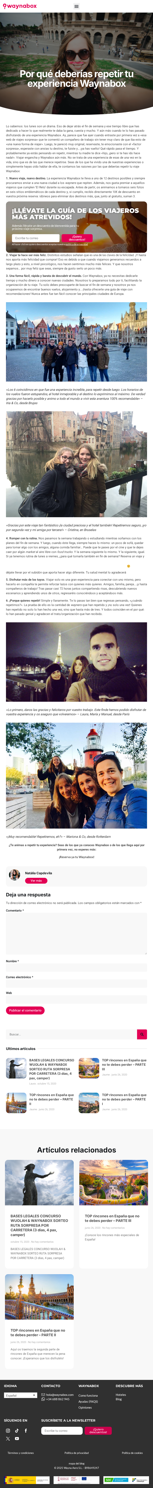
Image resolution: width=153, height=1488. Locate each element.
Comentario (15, 910)
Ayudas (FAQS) (88, 1401)
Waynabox (76, 62)
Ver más (36, 880)
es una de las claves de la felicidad (112, 255)
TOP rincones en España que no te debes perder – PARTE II (51, 1099)
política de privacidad (77, 244)
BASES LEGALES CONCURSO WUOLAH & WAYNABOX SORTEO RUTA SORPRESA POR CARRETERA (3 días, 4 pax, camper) (51, 1069)
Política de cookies (132, 1452)
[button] (76, 6)
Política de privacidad (77, 1452)
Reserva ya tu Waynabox (76, 857)
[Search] (142, 1034)
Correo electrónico (19, 977)
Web (9, 993)
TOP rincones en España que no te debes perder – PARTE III (124, 1064)
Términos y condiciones (21, 1452)
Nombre (12, 961)
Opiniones (85, 1407)
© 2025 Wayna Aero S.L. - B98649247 (76, 1467)
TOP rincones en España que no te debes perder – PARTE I (124, 1099)
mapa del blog (76, 1463)
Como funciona (88, 1395)
